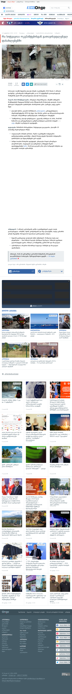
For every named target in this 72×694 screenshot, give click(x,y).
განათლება (5, 639)
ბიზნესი (22, 624)
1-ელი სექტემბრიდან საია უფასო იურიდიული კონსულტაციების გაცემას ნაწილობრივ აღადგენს (36, 396)
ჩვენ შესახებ (21, 612)
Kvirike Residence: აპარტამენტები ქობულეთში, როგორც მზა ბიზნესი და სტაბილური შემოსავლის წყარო (12, 525)
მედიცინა (40, 624)
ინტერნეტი (23, 634)
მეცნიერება (23, 637)
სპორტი (23, 646)
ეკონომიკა (24, 619)
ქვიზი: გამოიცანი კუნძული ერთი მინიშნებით (12, 460)
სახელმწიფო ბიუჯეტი (26, 626)
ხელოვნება (23, 641)
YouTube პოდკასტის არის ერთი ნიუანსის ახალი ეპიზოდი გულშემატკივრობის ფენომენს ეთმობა (36, 525)
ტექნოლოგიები (24, 632)
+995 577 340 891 (22, 675)
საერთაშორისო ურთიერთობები (44, 33)
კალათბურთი (23, 652)
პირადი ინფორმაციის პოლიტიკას (11, 680)
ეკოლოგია (5, 637)
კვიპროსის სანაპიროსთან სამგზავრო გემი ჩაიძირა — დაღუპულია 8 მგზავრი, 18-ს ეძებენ (44, 325)
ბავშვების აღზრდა (43, 626)
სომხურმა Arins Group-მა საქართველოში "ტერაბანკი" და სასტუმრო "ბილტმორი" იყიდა (36, 589)
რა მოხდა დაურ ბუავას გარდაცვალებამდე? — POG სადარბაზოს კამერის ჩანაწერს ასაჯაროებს (60, 557)
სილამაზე (40, 632)
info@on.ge (12, 675)
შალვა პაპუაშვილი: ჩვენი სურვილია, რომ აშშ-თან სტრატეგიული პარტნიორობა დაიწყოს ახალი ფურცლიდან (12, 492)
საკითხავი (61, 14)
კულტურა (23, 639)
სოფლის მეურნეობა (25, 628)
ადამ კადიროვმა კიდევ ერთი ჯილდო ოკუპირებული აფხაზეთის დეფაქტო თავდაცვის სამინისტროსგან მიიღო (60, 589)
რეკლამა (29, 612)
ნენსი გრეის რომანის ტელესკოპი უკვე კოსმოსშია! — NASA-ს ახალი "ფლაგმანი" (60, 428)
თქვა (13, 123)
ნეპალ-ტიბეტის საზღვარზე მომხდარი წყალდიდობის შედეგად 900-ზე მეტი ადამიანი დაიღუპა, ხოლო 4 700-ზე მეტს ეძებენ (15, 326)
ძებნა (38, 2)
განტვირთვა (20, 2)
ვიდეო (36, 14)
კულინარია (41, 639)
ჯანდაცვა (4, 641)
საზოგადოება (7, 635)
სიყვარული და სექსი (43, 647)
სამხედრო (57, 33)
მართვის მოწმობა (30, 2)
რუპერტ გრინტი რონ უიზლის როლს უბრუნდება (60, 460)
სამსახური (40, 645)
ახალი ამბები (11, 2)
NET (29, 14)
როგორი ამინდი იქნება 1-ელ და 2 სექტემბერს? (12, 396)
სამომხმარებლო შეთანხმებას (35, 678)
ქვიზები (52, 14)
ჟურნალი (21, 14)
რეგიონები (5, 645)
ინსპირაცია (41, 649)
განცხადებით (40, 111)
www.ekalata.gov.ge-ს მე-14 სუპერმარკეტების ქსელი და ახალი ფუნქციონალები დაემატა (12, 428)
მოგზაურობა (41, 634)
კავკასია (4, 628)
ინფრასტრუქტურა (7, 649)
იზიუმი (44, 264)
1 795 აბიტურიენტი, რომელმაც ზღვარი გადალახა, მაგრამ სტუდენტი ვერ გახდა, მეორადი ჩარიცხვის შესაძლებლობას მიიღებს (36, 557)
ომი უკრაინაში (20, 264)
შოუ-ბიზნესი (23, 643)
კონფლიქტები (30, 33)
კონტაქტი (67, 612)
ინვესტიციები (9, 11)
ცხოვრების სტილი (44, 630)
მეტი (66, 18)
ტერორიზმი (5, 624)
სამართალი (5, 647)
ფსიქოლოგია (41, 622)
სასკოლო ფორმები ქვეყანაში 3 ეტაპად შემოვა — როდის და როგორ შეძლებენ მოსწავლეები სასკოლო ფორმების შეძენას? (12, 557)
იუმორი (40, 643)
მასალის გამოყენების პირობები (55, 612)
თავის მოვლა (41, 628)
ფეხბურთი (23, 648)
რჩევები (40, 651)
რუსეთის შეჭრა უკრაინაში (34, 264)
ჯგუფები (8, 8)
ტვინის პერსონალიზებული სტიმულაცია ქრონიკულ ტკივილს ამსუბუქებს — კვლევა (36, 460)
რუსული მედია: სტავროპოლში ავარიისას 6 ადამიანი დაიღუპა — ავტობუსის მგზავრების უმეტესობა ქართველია (60, 525)
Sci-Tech (23, 630)
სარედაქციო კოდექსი (39, 612)
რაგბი (21, 650)
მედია (3, 651)
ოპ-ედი (43, 14)
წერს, (25, 146)
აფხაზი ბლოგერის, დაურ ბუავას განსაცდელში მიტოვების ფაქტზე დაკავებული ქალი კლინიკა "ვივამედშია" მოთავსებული (36, 428)
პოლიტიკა (60, 18)
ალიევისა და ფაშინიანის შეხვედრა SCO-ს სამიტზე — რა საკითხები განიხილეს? (44, 353)
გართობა (40, 641)
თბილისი (4, 643)
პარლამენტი (5, 622)
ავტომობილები (42, 637)
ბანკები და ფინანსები (26, 622)
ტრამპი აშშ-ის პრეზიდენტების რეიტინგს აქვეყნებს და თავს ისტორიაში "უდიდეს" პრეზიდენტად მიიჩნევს (12, 589)
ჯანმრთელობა (43, 619)
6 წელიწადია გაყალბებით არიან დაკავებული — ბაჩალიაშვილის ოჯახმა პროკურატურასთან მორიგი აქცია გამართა (60, 492)
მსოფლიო (5, 626)
